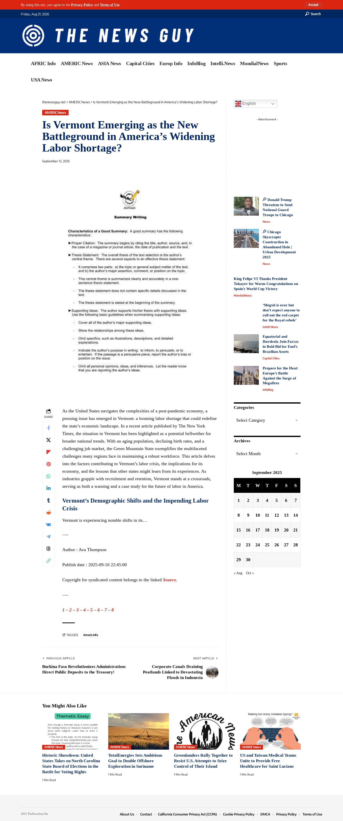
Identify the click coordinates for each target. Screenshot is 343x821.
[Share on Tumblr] (48, 500)
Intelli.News (270, 326)
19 (276, 529)
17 (257, 529)
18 (267, 529)
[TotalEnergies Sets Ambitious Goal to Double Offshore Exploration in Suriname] (138, 731)
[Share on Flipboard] (48, 452)
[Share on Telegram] (48, 536)
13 (286, 514)
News (266, 221)
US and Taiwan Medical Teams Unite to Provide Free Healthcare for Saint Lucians (268, 761)
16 (248, 529)
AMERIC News (55, 112)
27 (286, 544)
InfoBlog (268, 389)
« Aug (238, 573)
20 (286, 529)
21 (295, 529)
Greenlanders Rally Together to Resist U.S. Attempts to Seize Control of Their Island (203, 761)
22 (238, 544)
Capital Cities (271, 358)
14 (295, 514)
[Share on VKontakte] (48, 524)
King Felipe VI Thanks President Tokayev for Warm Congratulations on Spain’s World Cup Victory (266, 284)
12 (276, 514)
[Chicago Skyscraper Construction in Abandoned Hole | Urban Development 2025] (246, 238)
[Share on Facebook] (48, 428)
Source (169, 579)
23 (248, 544)
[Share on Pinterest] (48, 464)
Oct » (250, 573)
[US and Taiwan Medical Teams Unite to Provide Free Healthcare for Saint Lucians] (270, 731)
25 (267, 544)
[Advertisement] (276, 154)
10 (257, 514)
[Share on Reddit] (48, 512)
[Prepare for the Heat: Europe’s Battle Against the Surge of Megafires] (246, 375)
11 (267, 514)
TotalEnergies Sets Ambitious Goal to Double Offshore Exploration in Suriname (135, 761)
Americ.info (90, 635)
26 (276, 544)
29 (238, 559)
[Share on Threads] (48, 549)
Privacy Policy (82, 5)
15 (238, 529)
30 (248, 559)
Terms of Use (110, 5)
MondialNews (243, 295)
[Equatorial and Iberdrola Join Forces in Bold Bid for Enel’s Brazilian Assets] (246, 343)
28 (295, 544)
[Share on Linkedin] (48, 488)
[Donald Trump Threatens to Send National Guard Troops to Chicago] (246, 206)
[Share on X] (48, 440)
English (248, 103)
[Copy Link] (48, 561)
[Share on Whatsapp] (48, 476)
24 (257, 544)
